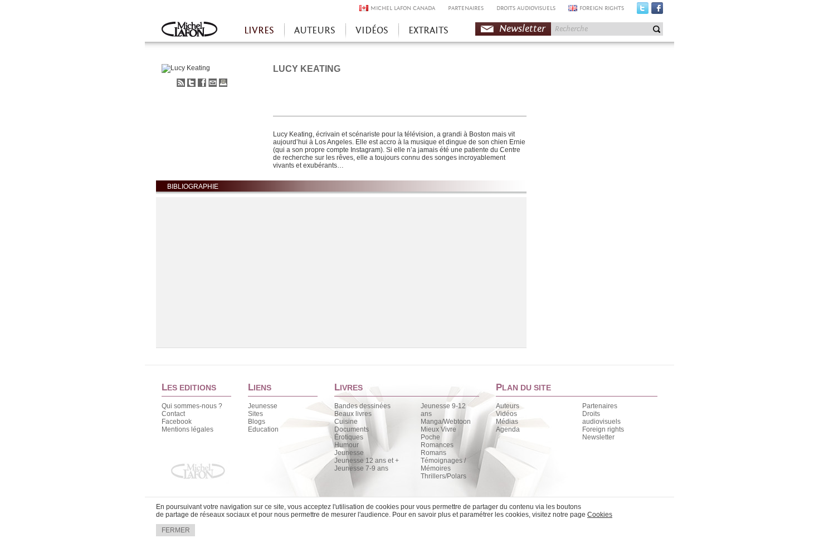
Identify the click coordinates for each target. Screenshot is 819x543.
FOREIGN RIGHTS (601, 8)
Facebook (657, 10)
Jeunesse (262, 406)
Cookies (599, 514)
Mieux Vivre (438, 429)
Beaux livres (353, 414)
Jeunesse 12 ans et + (366, 460)
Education (263, 429)
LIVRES (259, 30)
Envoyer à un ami (212, 83)
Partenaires (599, 406)
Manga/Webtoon (446, 421)
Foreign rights (603, 429)
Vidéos (506, 414)
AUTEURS (314, 30)
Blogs (256, 421)
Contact (173, 414)
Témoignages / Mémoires (443, 464)
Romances (437, 445)
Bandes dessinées (362, 406)
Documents (351, 429)
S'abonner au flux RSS (181, 83)
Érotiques (348, 437)
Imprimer (223, 83)
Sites (255, 414)
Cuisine (346, 421)
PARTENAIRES (466, 8)
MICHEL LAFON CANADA (402, 8)
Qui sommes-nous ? (192, 406)
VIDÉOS (371, 30)
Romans (433, 453)
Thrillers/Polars (443, 476)
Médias (507, 421)
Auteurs (507, 406)
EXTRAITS (428, 30)
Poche (430, 437)
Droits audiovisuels (601, 417)
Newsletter (522, 29)
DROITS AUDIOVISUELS (525, 8)
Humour (346, 445)
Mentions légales (187, 429)
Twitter (643, 10)
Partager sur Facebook (202, 83)
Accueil (189, 30)
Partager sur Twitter (191, 83)
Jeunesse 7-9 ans (361, 468)
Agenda (508, 429)
